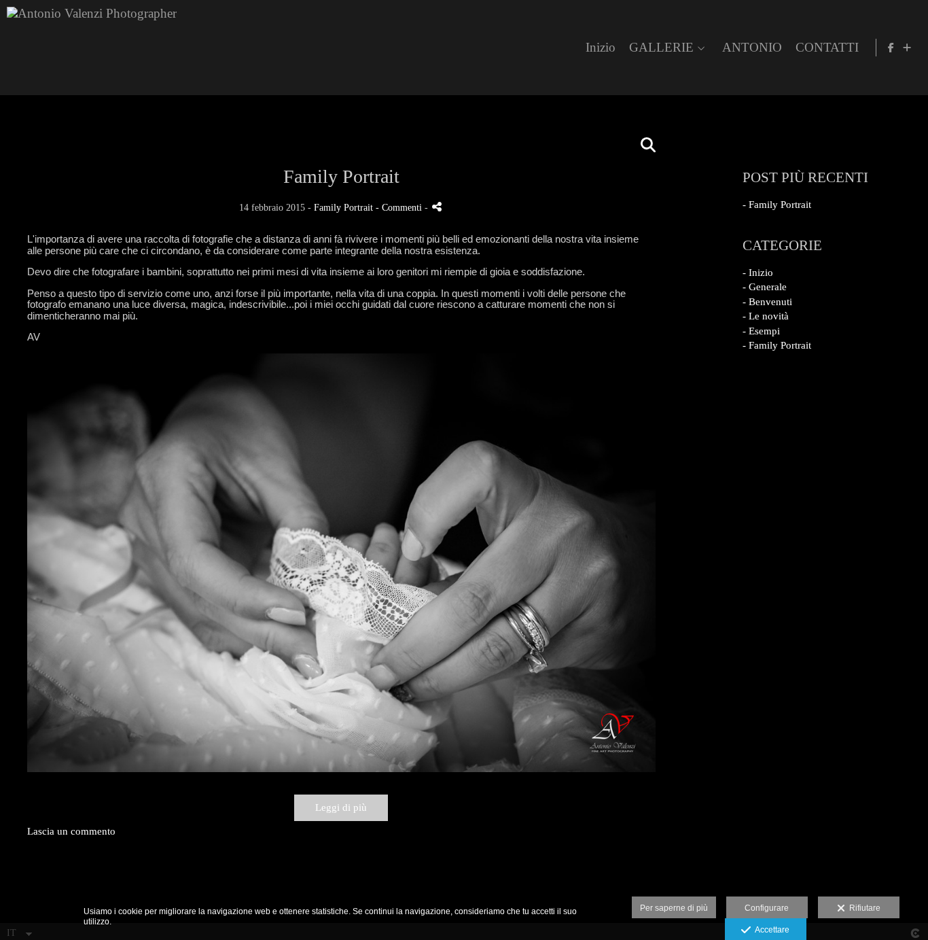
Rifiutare (862, 908)
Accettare (770, 930)
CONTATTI (827, 47)
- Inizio (758, 272)
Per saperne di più (674, 908)
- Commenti (400, 208)
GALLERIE (661, 47)
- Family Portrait (777, 204)
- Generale (765, 286)
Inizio (600, 47)
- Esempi (761, 331)
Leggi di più (341, 807)
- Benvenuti (767, 301)
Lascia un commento (71, 831)
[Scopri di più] (907, 47)
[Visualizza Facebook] (891, 47)
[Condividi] (437, 207)
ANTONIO (752, 47)
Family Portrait (343, 208)
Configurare (767, 908)
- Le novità (766, 316)
